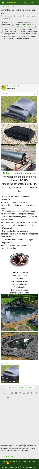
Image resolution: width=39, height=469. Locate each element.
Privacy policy (26, 461)
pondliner (34, 16)
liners (27, 16)
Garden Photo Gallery (26, 27)
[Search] (36, 2)
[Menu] (3, 2)
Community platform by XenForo (19, 467)
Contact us (5, 461)
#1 (37, 94)
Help (33, 461)
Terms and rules (15, 461)
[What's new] (32, 2)
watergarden (6, 18)
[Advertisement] (19, 61)
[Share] (34, 94)
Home (4, 463)
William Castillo (7, 16)
